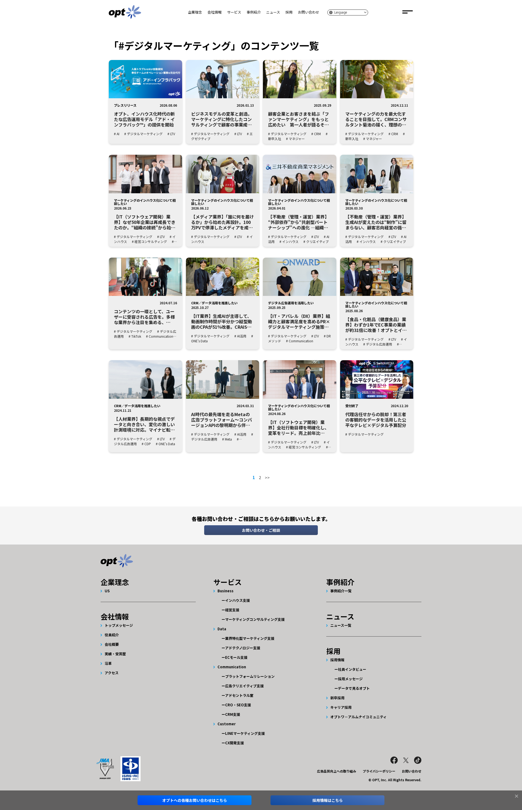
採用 (289, 12)
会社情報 (214, 12)
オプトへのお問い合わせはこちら (194, 800)
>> (267, 477)
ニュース (273, 12)
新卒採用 (337, 697)
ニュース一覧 (340, 625)
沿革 (108, 663)
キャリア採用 (341, 707)
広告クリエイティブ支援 (244, 685)
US (107, 590)
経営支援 (232, 609)
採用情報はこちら (327, 800)
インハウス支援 (237, 600)
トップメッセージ (119, 625)
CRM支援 (232, 714)
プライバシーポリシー (379, 771)
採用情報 (337, 659)
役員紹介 (112, 634)
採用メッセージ (350, 678)
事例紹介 (254, 12)
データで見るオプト (354, 688)
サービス (234, 12)
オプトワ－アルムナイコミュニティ (358, 716)
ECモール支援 (236, 657)
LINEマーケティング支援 (245, 733)
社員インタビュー (352, 669)
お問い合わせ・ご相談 (261, 530)
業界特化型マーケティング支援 (249, 638)
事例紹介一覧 (341, 590)
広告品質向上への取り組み (336, 771)
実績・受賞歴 (115, 653)
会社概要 (112, 644)
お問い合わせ (308, 12)
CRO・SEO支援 (238, 704)
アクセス (112, 672)
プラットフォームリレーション (250, 676)
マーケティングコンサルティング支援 (255, 619)
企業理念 (195, 12)
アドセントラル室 (239, 695)
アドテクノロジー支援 (242, 647)
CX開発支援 (234, 742)
